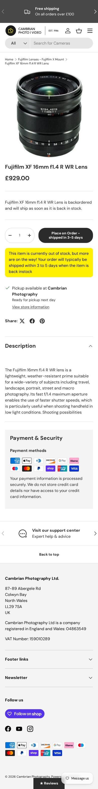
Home (9, 59)
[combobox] (49, 43)
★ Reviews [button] (49, 783)
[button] (78, 30)
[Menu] (89, 30)
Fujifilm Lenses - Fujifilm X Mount (41, 59)
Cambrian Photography (33, 777)
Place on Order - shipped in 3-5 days (66, 235)
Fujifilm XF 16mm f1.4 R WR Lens (27, 63)
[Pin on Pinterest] (42, 321)
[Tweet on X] (22, 321)
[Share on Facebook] (32, 321)
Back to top (49, 554)
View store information (30, 307)
